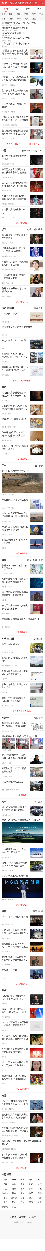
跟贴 (31, 1193)
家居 (4, 386)
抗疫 (14, 1206)
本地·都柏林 (8, 638)
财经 (26, 14)
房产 (19, 18)
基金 (35, 559)
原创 (28, 8)
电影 (35, 229)
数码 (31, 1188)
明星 (40, 229)
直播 (11, 18)
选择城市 (38, 638)
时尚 (14, 1193)
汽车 (41, 14)
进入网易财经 (22, 632)
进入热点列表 (22, 1089)
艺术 (14, 1202)
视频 (14, 1188)
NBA (29, 150)
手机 (22, 1188)
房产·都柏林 (8, 308)
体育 (19, 14)
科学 (35, 911)
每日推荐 (38, 717)
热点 (39, 8)
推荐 (17, 8)
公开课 (14, 1197)
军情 (40, 465)
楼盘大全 (38, 308)
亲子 (5, 1202)
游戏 (40, 1193)
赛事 (24, 150)
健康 (22, 1197)
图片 (34, 14)
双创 (22, 1202)
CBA (41, 150)
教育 (5, 1197)
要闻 (6, 8)
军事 (4, 18)
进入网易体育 (22, 223)
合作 (24, 1216)
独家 (31, 1197)
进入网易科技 (22, 983)
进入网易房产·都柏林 (22, 380)
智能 (40, 911)
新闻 (4, 14)
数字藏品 (5, 1207)
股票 (29, 559)
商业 (40, 559)
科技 (26, 18)
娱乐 (11, 14)
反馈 (14, 1216)
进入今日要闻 (12, 144)
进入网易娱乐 (22, 302)
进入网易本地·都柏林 (22, 711)
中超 (35, 150)
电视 (29, 229)
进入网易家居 (22, 459)
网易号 (5, 717)
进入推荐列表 (22, 1168)
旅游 (40, 1197)
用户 (41, 3)
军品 (35, 465)
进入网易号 (22, 795)
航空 (40, 1202)
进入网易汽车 (22, 905)
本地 (40, 1188)
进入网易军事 (22, 553)
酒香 (31, 1202)
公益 (34, 18)
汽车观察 (38, 801)
